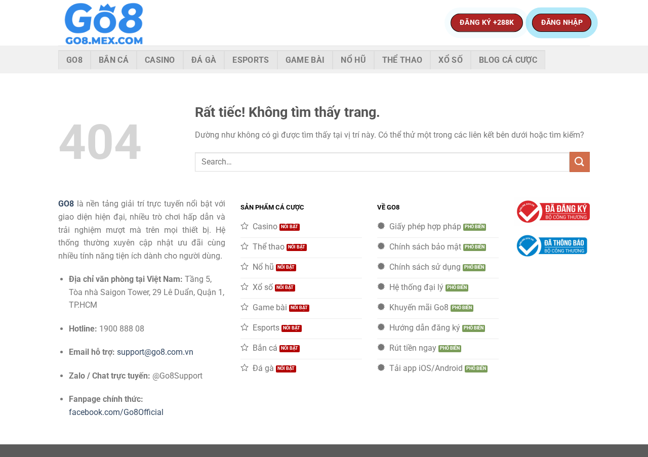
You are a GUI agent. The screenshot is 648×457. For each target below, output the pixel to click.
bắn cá (114, 60)
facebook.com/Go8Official (116, 412)
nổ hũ (353, 60)
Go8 (74, 60)
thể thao (402, 60)
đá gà (204, 60)
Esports (250, 60)
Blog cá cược (508, 60)
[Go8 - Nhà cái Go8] (108, 23)
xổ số (450, 60)
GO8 (66, 204)
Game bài (305, 60)
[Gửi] (580, 162)
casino (160, 60)
